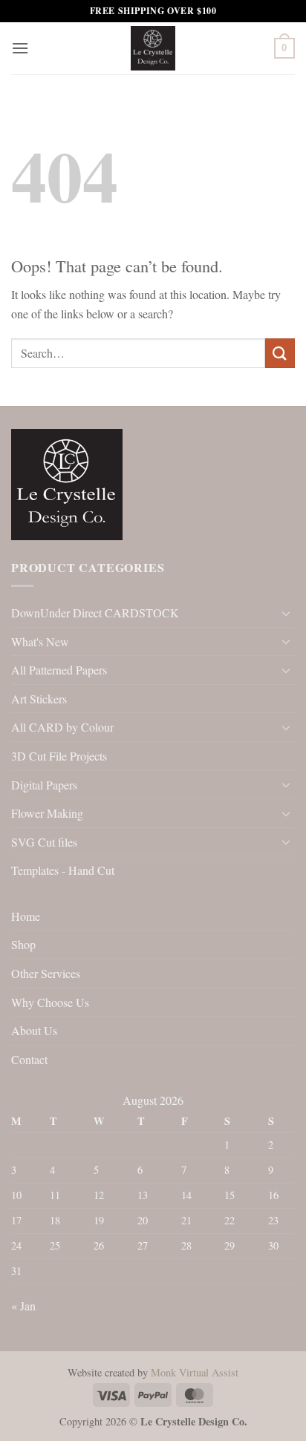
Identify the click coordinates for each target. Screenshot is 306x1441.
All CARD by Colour (62, 727)
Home (25, 916)
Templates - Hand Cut (62, 870)
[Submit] (280, 352)
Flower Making (47, 813)
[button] (20, 48)
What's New (40, 641)
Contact (29, 1059)
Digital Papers (44, 784)
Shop (23, 944)
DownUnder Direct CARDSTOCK (95, 612)
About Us (34, 1030)
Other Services (45, 973)
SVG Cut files (44, 842)
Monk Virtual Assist (194, 1372)
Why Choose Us (50, 1002)
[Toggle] (286, 613)
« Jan (23, 1305)
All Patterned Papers (59, 669)
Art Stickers (39, 698)
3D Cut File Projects (59, 756)
